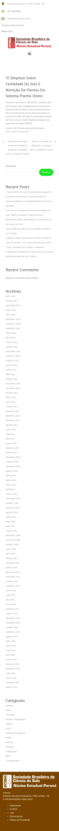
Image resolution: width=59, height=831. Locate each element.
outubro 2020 (12, 462)
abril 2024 (10, 338)
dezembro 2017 (13, 572)
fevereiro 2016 (12, 664)
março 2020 (11, 494)
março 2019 (11, 531)
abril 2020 (10, 489)
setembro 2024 (13, 328)
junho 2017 (11, 591)
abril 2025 (10, 315)
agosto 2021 (11, 425)
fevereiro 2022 (12, 411)
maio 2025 (11, 310)
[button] (29, 53)
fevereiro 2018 (12, 563)
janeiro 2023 (11, 379)
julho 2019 (10, 517)
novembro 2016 (13, 623)
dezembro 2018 (13, 535)
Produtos (10, 747)
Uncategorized (12, 761)
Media (8, 738)
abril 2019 (10, 526)
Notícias (9, 742)
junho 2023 (11, 370)
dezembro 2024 (13, 319)
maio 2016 (10, 650)
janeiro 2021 (11, 453)
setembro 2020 (13, 466)
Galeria (9, 724)
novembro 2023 (13, 356)
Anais (8, 710)
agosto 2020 (12, 471)
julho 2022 (11, 397)
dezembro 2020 (13, 457)
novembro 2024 (13, 324)
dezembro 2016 (13, 618)
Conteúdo (10, 715)
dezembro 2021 (13, 416)
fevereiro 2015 (12, 683)
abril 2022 (10, 402)
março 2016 (11, 660)
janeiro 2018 (11, 568)
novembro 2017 (13, 577)
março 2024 (11, 342)
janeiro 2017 (11, 614)
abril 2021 (10, 439)
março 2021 (11, 443)
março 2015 (11, 678)
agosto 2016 (11, 637)
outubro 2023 (12, 361)
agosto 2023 (11, 365)
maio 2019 (10, 522)
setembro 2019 (13, 508)
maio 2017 (10, 595)
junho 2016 (11, 646)
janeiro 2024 (11, 347)
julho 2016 (10, 641)
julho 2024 (11, 333)
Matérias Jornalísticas (15, 733)
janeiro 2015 (11, 687)
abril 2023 (10, 374)
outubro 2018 (12, 545)
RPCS (8, 756)
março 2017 (11, 604)
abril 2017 (10, 600)
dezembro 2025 (13, 305)
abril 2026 (10, 296)
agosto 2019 (11, 512)
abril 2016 (10, 655)
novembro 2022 (13, 384)
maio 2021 (10, 434)
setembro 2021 (13, 420)
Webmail (20, 25)
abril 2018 (10, 554)
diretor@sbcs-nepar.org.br (19, 18)
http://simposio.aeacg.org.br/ (18, 131)
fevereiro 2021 (12, 448)
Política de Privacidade (20, 820)
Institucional (15, 805)
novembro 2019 (13, 499)
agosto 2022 (12, 393)
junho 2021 (11, 430)
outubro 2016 (12, 627)
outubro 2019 (12, 503)
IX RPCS (13, 809)
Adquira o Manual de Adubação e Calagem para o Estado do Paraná (41, 146)
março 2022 (11, 407)
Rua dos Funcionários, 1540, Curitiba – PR (26, 4)
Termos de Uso (16, 816)
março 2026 (11, 301)
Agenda (9, 706)
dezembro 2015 (13, 669)
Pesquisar (11, 166)
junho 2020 (11, 480)
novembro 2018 (13, 540)
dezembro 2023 (13, 351)
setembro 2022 (13, 388)
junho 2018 (11, 549)
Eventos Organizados (16, 102)
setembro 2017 (12, 586)
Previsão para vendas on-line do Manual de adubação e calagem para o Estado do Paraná (17, 148)
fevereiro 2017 (12, 609)
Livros (8, 729)
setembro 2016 (13, 632)
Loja (12, 813)
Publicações (11, 752)
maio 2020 (11, 485)
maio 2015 (10, 673)
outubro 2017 (12, 581)
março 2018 (11, 558)
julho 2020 (11, 476)
